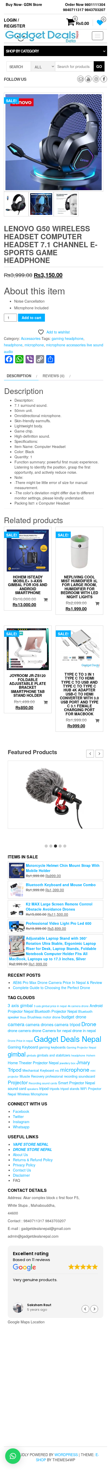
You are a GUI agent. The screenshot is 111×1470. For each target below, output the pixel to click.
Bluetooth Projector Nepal (56, 1011)
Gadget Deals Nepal (67, 1038)
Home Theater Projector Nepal (33, 1062)
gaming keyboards (52, 1047)
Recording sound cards (43, 1083)
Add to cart (31, 317)
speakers (32, 1089)
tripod (44, 1088)
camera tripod (67, 1024)
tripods (54, 1088)
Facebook (21, 1111)
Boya (23, 1017)
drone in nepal (84, 1030)
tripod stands (69, 1088)
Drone (88, 1024)
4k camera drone (78, 1006)
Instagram (21, 1121)
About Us (20, 1154)
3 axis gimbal (20, 1005)
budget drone (73, 1017)
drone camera (19, 1030)
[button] (99, 754)
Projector (18, 1082)
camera (16, 1023)
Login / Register (14, 23)
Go (99, 66)
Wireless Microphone (32, 1094)
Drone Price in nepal (20, 1041)
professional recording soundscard (70, 1076)
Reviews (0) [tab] (54, 375)
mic (57, 1070)
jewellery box (67, 1063)
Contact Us (22, 1170)
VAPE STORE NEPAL (31, 1144)
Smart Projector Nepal (76, 1082)
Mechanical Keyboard (38, 1070)
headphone (13, 344)
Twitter (18, 1116)
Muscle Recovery (32, 1076)
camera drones (39, 1024)
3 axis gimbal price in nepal (50, 1006)
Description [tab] (19, 375)
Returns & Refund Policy (33, 1159)
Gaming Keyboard (23, 1047)
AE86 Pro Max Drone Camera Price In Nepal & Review (57, 982)
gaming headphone (67, 338)
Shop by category (22, 51)
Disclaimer (21, 1175)
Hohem (90, 1055)
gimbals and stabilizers (53, 1055)
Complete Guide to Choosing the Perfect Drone (51, 987)
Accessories (31, 338)
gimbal (17, 1053)
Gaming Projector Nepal (81, 1047)
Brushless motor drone (43, 1017)
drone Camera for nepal (51, 1030)
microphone (34, 344)
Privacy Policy (24, 1164)
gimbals (31, 1055)
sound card (17, 1088)
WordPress (66, 1454)
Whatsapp (21, 1126)
